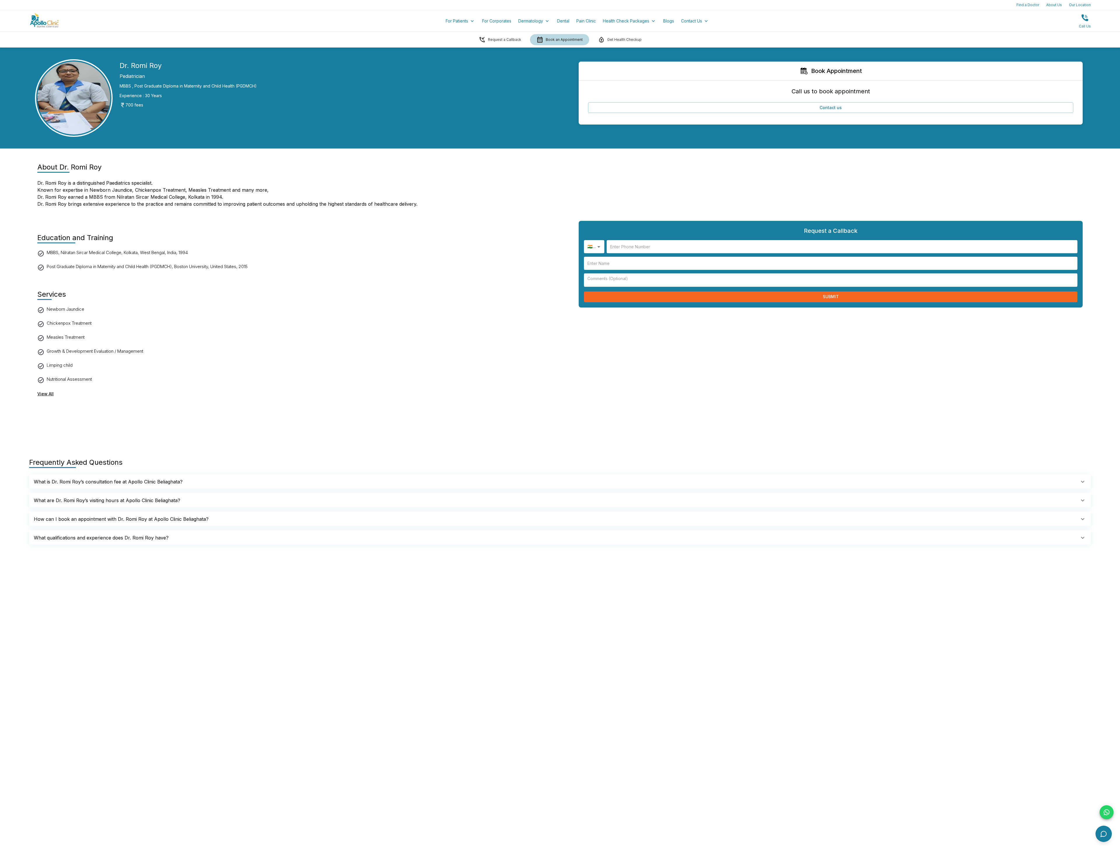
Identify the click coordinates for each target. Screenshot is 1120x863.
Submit (831, 296)
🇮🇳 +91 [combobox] (593, 246)
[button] (560, 482)
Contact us (831, 107)
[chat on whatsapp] (1107, 812)
